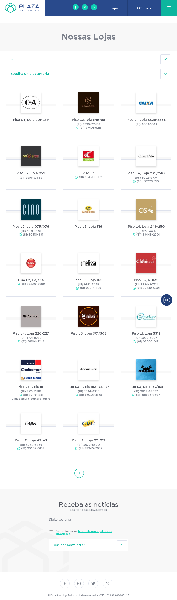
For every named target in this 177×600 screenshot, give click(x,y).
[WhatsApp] (94, 7)
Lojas (114, 8)
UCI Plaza (144, 8)
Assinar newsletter (69, 545)
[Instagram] (85, 7)
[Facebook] (76, 7)
